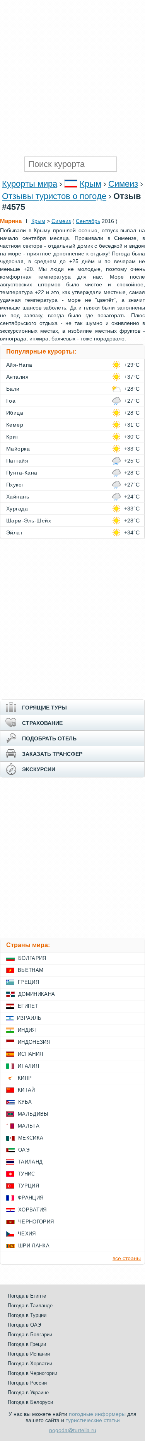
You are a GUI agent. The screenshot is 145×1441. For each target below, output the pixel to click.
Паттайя (17, 461)
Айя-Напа (19, 365)
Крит (12, 437)
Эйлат (14, 532)
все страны (127, 1258)
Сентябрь (88, 221)
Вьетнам (30, 970)
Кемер (14, 425)
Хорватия (32, 1210)
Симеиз (123, 184)
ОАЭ (23, 1150)
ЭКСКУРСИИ (38, 769)
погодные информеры (97, 1414)
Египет (28, 1006)
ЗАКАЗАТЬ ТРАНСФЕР (52, 754)
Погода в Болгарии (30, 1334)
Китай (26, 1090)
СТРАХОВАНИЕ (42, 723)
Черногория (36, 1222)
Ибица (14, 413)
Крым (90, 184)
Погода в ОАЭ (24, 1325)
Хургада (17, 508)
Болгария (32, 958)
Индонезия (34, 1042)
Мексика (30, 1138)
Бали (13, 389)
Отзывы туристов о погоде (54, 196)
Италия (28, 1066)
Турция (28, 1186)
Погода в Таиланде (30, 1305)
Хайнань (17, 496)
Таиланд (30, 1162)
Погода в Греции (27, 1344)
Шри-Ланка (33, 1246)
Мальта (28, 1126)
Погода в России (27, 1383)
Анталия (17, 377)
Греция (28, 982)
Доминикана (36, 994)
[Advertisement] (72, 76)
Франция (30, 1198)
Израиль (29, 1018)
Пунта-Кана (22, 473)
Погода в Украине (28, 1392)
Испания (30, 1054)
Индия (27, 1030)
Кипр (25, 1078)
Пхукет (15, 484)
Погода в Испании (29, 1354)
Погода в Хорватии (30, 1363)
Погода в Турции (27, 1315)
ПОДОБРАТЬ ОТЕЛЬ (49, 738)
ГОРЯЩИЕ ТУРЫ (44, 707)
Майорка (18, 449)
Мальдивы (33, 1114)
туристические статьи (93, 1420)
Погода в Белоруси (30, 1402)
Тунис (26, 1174)
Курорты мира (29, 184)
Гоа (10, 401)
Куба (25, 1102)
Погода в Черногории (32, 1373)
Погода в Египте (27, 1296)
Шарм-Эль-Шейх (28, 520)
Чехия (27, 1234)
